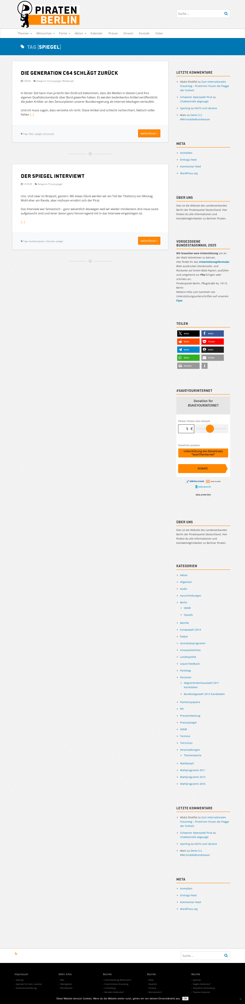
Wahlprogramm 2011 (192, 770)
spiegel (38, 133)
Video (159, 33)
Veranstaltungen (190, 749)
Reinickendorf (155, 992)
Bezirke (184, 623)
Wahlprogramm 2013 (192, 777)
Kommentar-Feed (190, 166)
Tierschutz (186, 743)
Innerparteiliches (190, 650)
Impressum (21, 974)
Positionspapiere (190, 702)
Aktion (79, 33)
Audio (183, 588)
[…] (32, 115)
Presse (113, 33)
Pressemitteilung (190, 715)
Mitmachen (44, 33)
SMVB (187, 608)
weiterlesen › (149, 133)
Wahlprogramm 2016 (192, 783)
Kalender (97, 33)
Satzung (19, 980)
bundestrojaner (36, 241)
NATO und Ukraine (205, 108)
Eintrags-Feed (188, 159)
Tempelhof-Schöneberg (204, 988)
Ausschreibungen (190, 595)
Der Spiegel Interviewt (52, 176)
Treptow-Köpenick (201, 992)
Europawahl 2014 (190, 629)
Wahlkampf (68, 80)
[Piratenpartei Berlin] (49, 14)
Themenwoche (192, 755)
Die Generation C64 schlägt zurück (69, 72)
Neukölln (153, 984)
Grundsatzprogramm (192, 643)
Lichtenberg (110, 988)
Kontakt (144, 33)
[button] (188, 333)
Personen (185, 677)
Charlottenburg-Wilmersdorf (117, 980)
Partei (63, 33)
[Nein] (240, 999)
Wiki (62, 980)
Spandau (197, 980)
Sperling (185, 108)
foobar (184, 636)
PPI (182, 709)
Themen (23, 33)
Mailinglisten (66, 984)
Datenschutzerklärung (26, 988)
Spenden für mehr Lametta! (29, 984)
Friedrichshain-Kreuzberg (116, 984)
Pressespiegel (54, 80)
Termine (185, 736)
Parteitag (185, 670)
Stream (128, 33)
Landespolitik (188, 657)
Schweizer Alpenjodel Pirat (196, 97)
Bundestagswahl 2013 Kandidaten (204, 694)
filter (31, 133)
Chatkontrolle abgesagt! (194, 101)
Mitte (151, 980)
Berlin (183, 602)
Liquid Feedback (190, 663)
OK (185, 998)
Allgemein (186, 582)
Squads (188, 614)
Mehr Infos (65, 974)
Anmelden (186, 153)
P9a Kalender (66, 988)
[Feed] (16, 954)
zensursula (48, 133)
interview (50, 241)
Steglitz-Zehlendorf (202, 984)
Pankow (152, 988)
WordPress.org (189, 173)
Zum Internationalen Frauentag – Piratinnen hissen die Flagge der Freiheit (204, 86)
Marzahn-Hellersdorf (114, 992)
